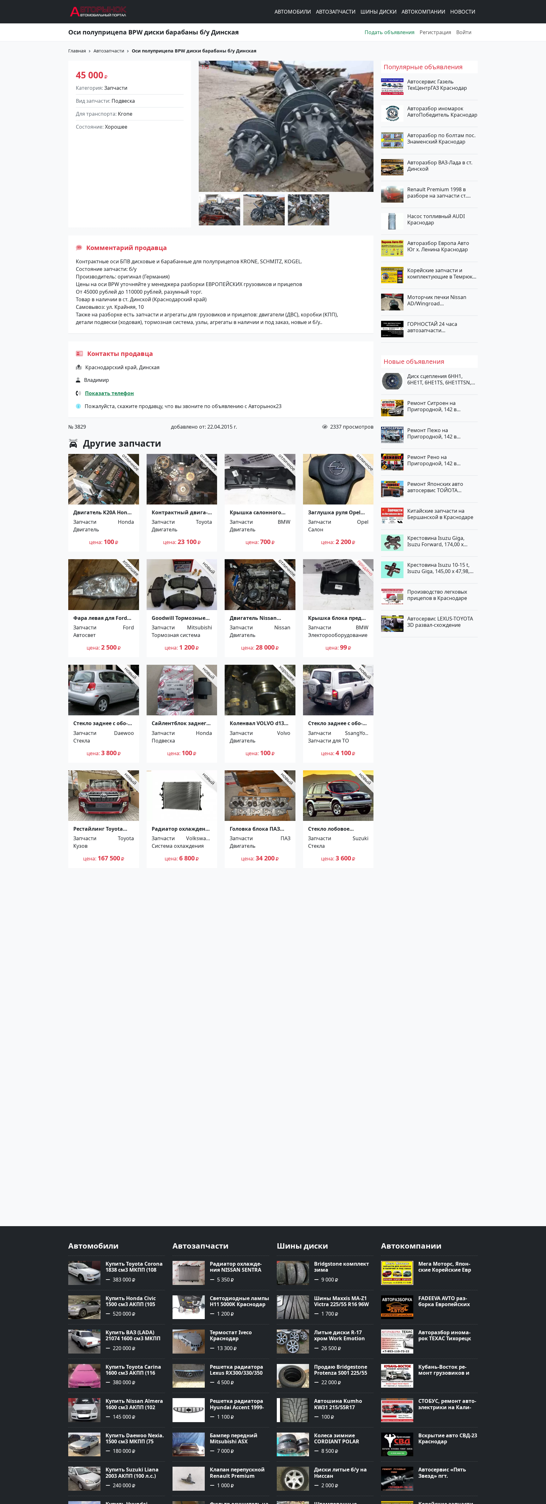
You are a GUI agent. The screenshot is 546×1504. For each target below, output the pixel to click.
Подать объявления (390, 32)
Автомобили (293, 11)
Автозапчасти (335, 11)
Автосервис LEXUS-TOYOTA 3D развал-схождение (440, 621)
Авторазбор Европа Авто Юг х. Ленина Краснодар (438, 246)
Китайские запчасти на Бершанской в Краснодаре (440, 514)
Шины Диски (379, 11)
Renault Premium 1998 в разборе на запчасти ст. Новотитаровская (437, 192)
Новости (462, 11)
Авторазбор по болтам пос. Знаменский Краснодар (441, 138)
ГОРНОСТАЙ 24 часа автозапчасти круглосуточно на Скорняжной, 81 (432, 327)
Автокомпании (423, 11)
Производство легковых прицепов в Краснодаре (437, 595)
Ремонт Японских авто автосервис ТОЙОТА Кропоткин (435, 487)
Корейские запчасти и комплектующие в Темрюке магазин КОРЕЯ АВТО (441, 273)
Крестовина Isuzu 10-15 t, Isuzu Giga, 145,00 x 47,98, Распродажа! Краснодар (438, 567)
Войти (463, 32)
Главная (77, 51)
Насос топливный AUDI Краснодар (436, 219)
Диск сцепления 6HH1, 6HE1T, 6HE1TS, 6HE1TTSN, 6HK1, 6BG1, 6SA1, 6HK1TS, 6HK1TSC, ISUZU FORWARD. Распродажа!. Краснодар (440, 379)
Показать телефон (109, 393)
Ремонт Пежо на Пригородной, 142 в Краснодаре (432, 433)
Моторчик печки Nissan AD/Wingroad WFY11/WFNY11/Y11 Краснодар (436, 300)
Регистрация (435, 32)
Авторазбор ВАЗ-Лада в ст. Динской (439, 165)
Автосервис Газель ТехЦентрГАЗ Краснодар (437, 84)
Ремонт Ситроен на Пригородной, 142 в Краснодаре (432, 406)
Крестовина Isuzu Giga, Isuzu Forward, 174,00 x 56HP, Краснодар (435, 541)
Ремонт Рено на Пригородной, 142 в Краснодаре (432, 460)
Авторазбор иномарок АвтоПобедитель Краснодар (442, 111)
